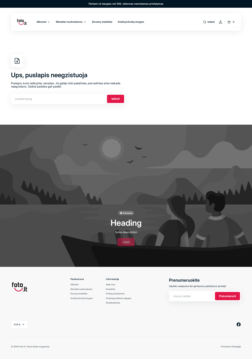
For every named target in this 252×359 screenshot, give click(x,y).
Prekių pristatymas (115, 293)
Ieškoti (115, 98)
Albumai (74, 284)
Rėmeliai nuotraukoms (81, 289)
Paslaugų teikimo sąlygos (118, 298)
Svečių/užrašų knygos (81, 298)
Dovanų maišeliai (78, 293)
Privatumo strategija (231, 346)
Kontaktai (110, 289)
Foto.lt (22, 346)
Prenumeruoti (227, 296)
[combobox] (68, 99)
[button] (209, 22)
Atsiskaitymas (113, 302)
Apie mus (110, 284)
